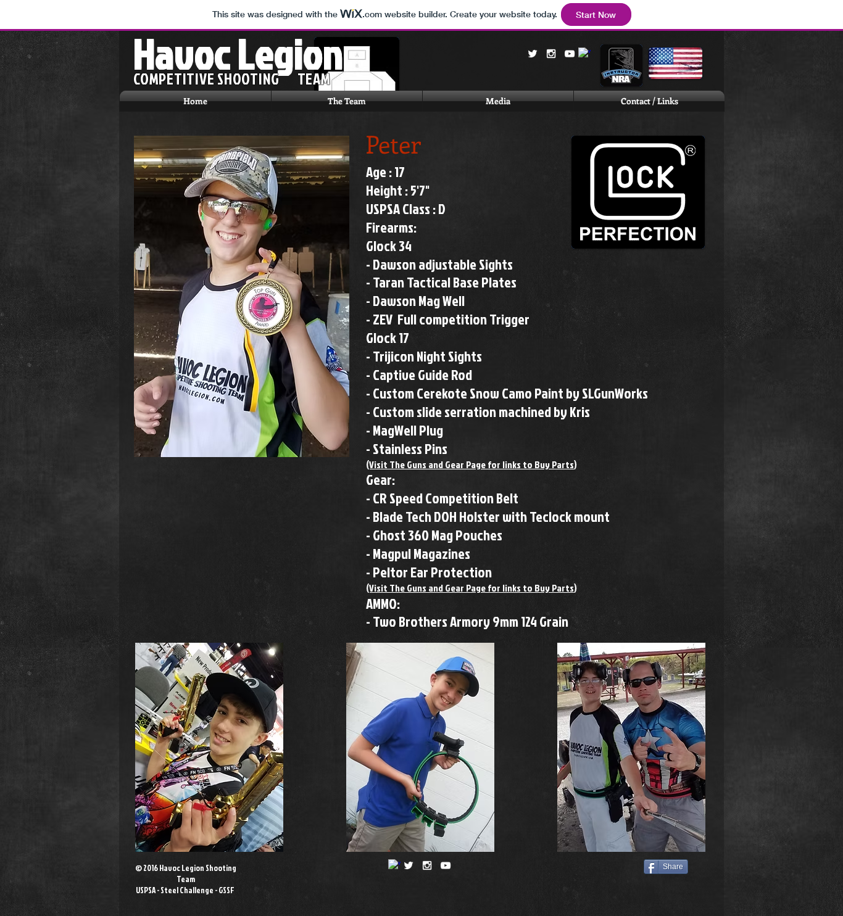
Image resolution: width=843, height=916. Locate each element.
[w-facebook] (584, 53)
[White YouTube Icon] (569, 53)
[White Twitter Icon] (532, 53)
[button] (347, 101)
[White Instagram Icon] (551, 53)
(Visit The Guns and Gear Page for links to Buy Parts (470, 464)
